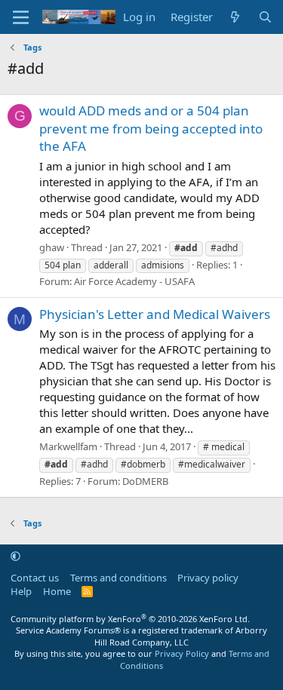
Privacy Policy (182, 653)
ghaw (51, 247)
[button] (15, 555)
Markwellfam (68, 446)
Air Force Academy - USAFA (134, 281)
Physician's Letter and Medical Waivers (154, 314)
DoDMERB (145, 481)
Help (21, 591)
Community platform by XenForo (130, 618)
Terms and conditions (118, 577)
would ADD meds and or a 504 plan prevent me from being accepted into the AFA (151, 128)
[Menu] (20, 17)
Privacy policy (207, 577)
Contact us (35, 577)
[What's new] (235, 17)
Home (57, 591)
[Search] (265, 17)
